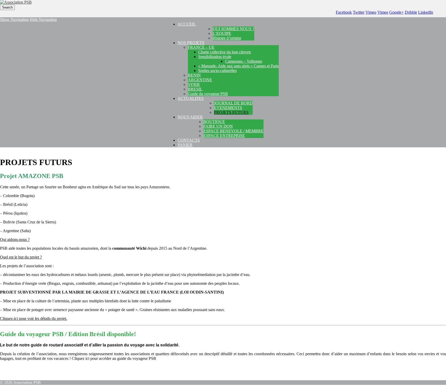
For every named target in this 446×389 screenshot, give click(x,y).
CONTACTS (189, 140)
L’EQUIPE (222, 33)
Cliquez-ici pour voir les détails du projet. (33, 318)
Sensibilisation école (214, 56)
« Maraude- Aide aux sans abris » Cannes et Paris (238, 66)
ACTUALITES (191, 98)
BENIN (194, 75)
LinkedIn (425, 12)
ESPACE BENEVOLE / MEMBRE (233, 131)
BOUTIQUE (214, 121)
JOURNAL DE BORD (233, 103)
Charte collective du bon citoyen (224, 52)
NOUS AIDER (190, 117)
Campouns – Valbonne (243, 61)
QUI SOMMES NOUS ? (233, 29)
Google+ (396, 12)
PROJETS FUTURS (231, 112)
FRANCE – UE (201, 47)
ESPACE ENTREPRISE (224, 135)
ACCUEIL (187, 24)
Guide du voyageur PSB (208, 94)
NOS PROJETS (191, 42)
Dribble (411, 12)
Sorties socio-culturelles (217, 70)
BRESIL (195, 89)
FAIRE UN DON (218, 126)
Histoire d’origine (227, 38)
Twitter (358, 12)
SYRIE (194, 84)
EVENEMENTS (228, 108)
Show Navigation (14, 19)
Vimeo (370, 12)
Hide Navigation (43, 19)
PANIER (185, 145)
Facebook (344, 12)
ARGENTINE (200, 80)
